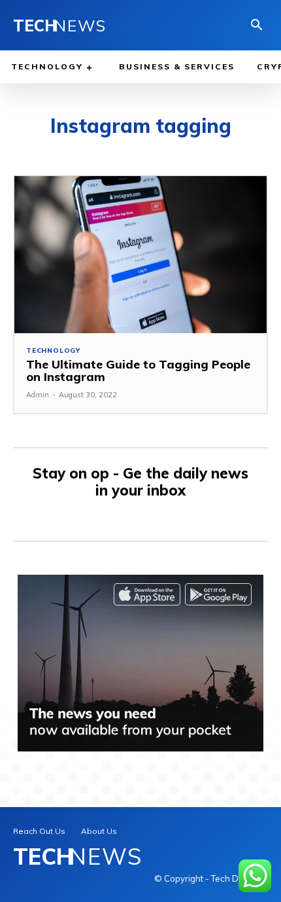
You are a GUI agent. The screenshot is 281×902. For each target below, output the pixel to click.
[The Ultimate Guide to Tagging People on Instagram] (140, 254)
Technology (53, 351)
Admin (37, 394)
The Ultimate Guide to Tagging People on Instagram (138, 371)
